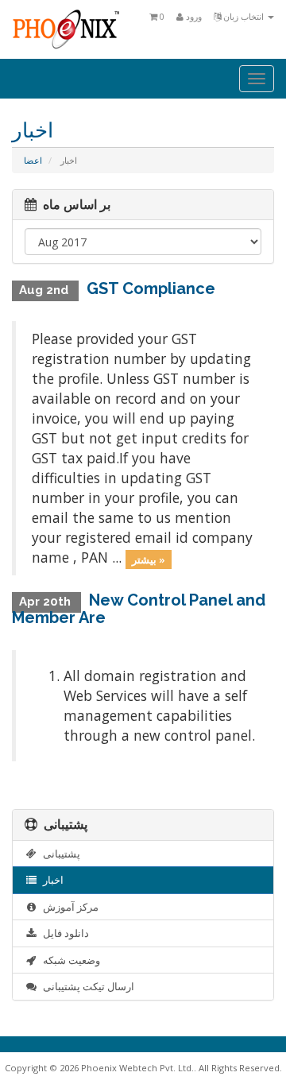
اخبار (51, 880)
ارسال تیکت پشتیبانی (86, 986)
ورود (193, 16)
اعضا (33, 160)
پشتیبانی (59, 853)
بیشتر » (148, 559)
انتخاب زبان (243, 16)
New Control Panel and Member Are (138, 608)
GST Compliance (151, 288)
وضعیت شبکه (69, 960)
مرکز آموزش (68, 907)
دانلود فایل (63, 933)
